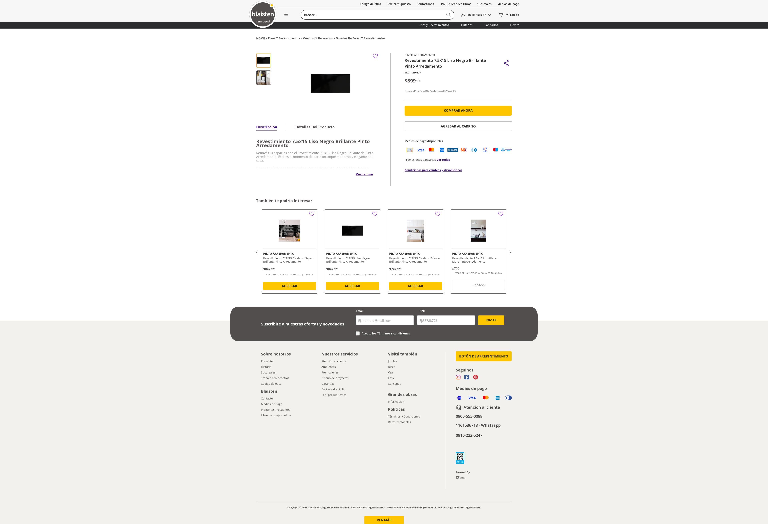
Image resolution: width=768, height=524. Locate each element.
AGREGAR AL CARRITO (458, 126)
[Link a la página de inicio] (260, 38)
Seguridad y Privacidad (335, 507)
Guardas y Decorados (318, 38)
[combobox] (377, 15)
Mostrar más (364, 174)
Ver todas (443, 160)
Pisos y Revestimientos (284, 38)
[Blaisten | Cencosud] (263, 15)
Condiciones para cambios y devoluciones (433, 170)
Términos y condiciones (393, 333)
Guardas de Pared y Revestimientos (360, 38)
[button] (506, 63)
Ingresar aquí (376, 507)
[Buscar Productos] (448, 14)
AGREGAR (289, 286)
